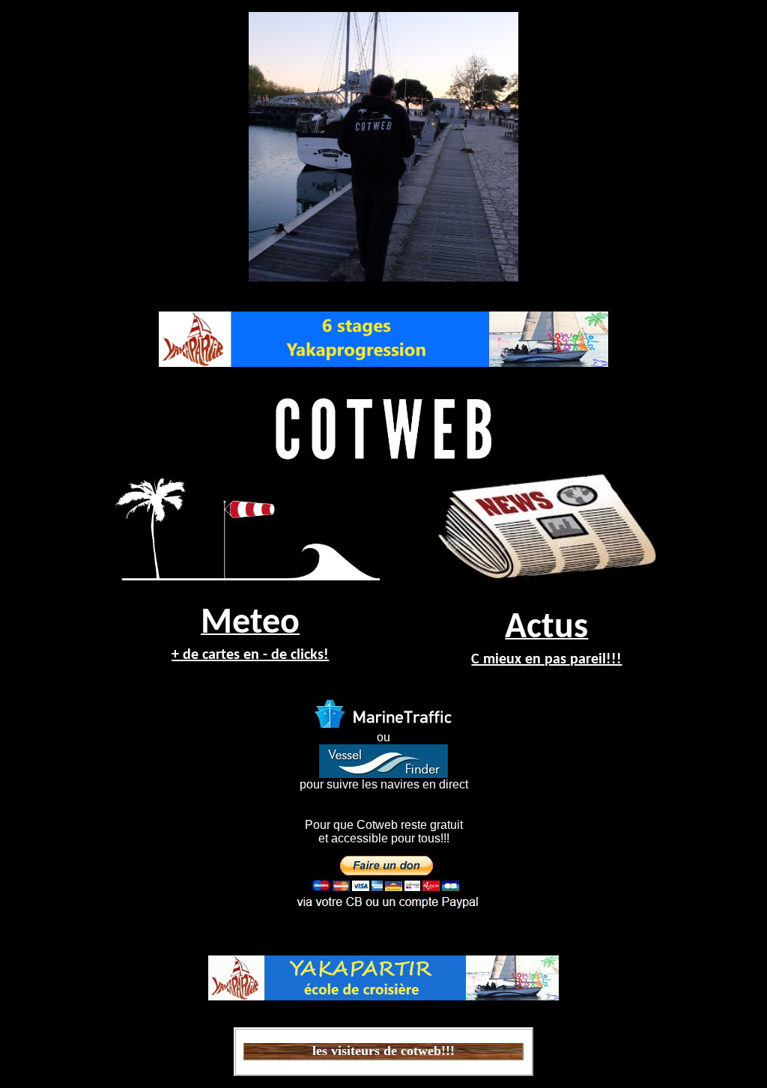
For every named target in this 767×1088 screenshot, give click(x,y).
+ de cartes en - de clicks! (250, 655)
